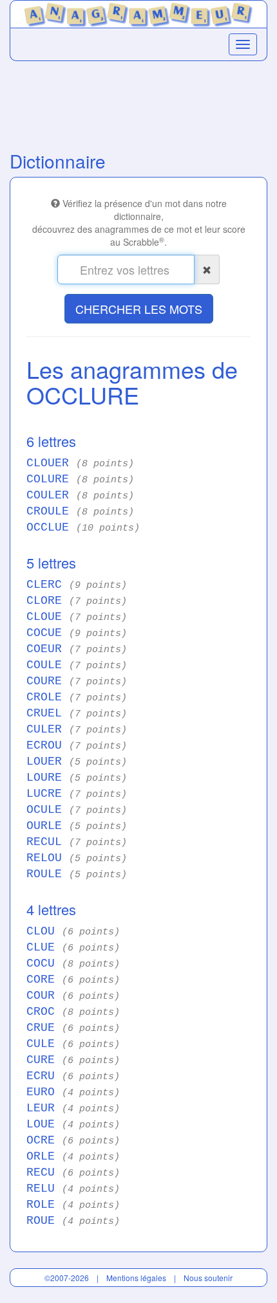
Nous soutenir (208, 1277)
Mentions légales (136, 1277)
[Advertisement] (138, 103)
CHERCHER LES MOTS (138, 308)
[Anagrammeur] (138, 12)
